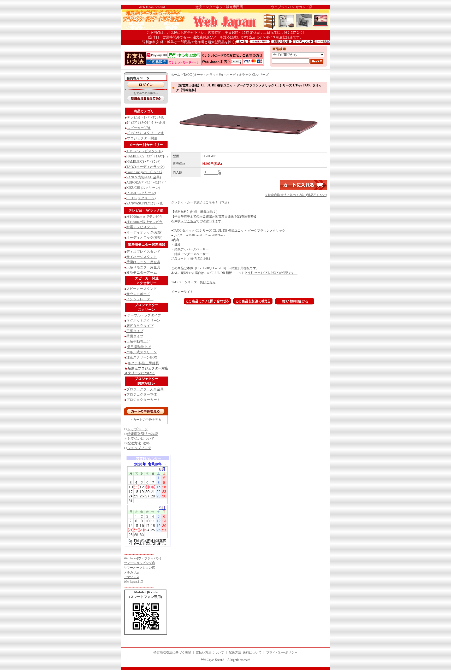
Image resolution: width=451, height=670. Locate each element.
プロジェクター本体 (141, 394)
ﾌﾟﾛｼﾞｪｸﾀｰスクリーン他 (145, 133)
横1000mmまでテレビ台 (144, 217)
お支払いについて (141, 438)
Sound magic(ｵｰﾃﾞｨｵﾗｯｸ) (144, 172)
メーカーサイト (182, 291)
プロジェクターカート (143, 400)
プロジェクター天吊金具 (145, 389)
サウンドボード (138, 294)
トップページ (137, 429)
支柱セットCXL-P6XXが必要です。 (273, 273)
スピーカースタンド (141, 289)
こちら (191, 221)
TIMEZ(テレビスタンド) (144, 151)
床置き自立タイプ (139, 326)
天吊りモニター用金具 (143, 267)
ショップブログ (139, 448)
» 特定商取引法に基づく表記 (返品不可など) (296, 195)
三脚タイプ (134, 331)
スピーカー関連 (139, 128)
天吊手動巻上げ (138, 341)
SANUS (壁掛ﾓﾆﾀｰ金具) (143, 177)
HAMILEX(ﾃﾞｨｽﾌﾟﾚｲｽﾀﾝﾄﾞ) (147, 156)
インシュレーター (139, 299)
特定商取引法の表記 (142, 434)
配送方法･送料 (138, 443)
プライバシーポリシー (282, 652)
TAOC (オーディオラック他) (203, 75)
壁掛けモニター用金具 (143, 262)
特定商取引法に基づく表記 (172, 652)
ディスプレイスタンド (143, 252)
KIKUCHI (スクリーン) (143, 188)
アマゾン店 (131, 577)
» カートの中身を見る (146, 419)
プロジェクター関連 (142, 138)
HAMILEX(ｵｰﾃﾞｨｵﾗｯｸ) (143, 161)
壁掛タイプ (134, 336)
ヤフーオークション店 (139, 567)
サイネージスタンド (141, 257)
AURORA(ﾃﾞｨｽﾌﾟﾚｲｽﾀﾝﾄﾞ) (146, 182)
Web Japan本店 (133, 582)
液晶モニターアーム (141, 272)
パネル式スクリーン (141, 352)
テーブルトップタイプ (144, 315)
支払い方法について (210, 652)
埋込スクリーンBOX (141, 357)
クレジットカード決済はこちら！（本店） (201, 202)
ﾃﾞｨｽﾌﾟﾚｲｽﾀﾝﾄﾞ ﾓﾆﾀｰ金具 (146, 123)
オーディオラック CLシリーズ (247, 75)
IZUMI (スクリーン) (141, 193)
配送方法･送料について (245, 652)
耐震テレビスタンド (141, 227)
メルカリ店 (131, 572)
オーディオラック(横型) (144, 237)
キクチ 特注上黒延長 (143, 363)
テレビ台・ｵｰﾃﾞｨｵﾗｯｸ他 (145, 117)
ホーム (175, 75)
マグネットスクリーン (143, 320)
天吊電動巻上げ (139, 347)
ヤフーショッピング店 (139, 563)
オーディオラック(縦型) (144, 232)
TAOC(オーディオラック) (145, 167)
